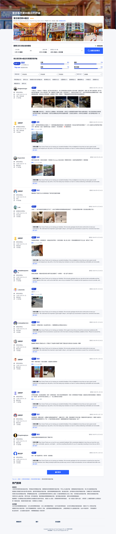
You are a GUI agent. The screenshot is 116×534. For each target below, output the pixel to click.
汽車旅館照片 (93, 508)
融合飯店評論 (65, 491)
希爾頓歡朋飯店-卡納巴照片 (38, 510)
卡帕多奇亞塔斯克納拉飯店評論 (20, 489)
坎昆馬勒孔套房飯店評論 (80, 493)
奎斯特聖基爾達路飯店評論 (54, 491)
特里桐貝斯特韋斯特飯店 (61, 498)
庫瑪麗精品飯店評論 (32, 493)
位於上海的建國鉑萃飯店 (47, 506)
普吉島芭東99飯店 (35, 479)
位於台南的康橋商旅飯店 (34, 506)
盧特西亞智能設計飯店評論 (39, 491)
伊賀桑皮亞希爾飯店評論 (35, 489)
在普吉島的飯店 (26, 479)
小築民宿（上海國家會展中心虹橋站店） (92, 498)
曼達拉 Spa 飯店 (49, 498)
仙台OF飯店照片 (85, 508)
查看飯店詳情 (62, 20)
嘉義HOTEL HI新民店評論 (89, 506)
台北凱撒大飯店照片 (25, 510)
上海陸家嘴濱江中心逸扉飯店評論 (71, 508)
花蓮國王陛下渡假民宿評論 (93, 491)
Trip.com (14, 479)
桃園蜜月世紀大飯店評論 (18, 508)
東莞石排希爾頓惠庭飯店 (73, 496)
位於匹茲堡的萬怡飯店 (60, 506)
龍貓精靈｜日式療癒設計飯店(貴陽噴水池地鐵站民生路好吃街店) (28, 498)
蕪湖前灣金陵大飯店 (26, 501)
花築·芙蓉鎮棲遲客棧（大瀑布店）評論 (35, 508)
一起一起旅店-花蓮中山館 (74, 498)
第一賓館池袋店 (16, 501)
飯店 (19, 479)
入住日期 (17, 49)
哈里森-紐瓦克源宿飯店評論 (19, 493)
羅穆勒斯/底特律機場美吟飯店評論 (50, 489)
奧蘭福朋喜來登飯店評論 (77, 489)
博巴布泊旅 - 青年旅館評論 (31, 496)
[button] (105, 2)
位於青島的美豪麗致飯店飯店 (19, 506)
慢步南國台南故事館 (61, 496)
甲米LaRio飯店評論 (65, 489)
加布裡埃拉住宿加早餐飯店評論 (77, 491)
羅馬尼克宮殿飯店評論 (92, 493)
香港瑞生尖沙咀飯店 (37, 501)
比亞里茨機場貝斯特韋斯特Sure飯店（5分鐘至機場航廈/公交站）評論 (55, 493)
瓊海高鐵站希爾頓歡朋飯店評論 (46, 496)
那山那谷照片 (15, 510)
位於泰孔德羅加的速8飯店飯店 (74, 506)
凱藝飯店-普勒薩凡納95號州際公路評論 (22, 491)
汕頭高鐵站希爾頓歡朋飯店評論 (54, 508)
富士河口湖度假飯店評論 (91, 489)
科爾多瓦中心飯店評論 (17, 496)
